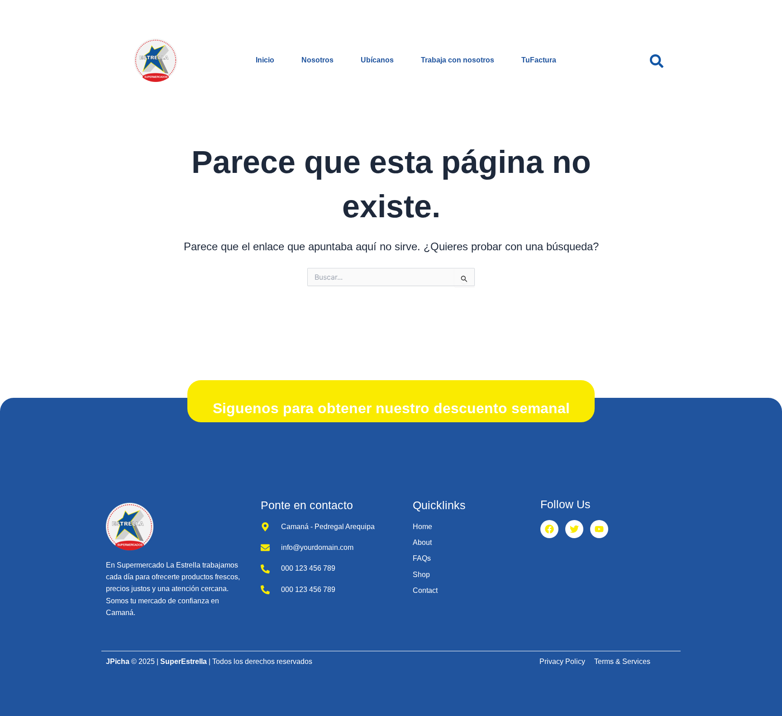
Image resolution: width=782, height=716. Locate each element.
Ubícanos (377, 60)
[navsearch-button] (657, 60)
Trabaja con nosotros (457, 60)
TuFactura (538, 60)
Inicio (265, 60)
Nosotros (317, 60)
